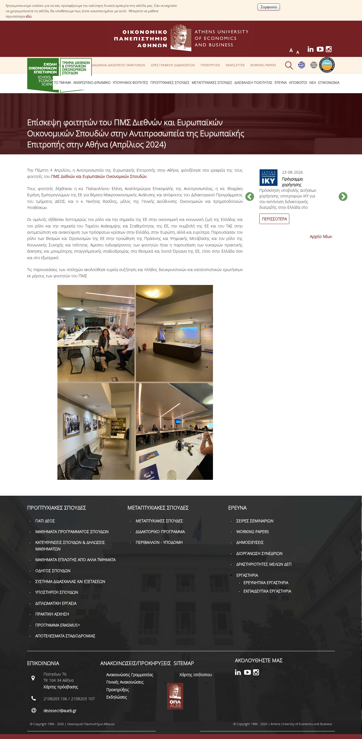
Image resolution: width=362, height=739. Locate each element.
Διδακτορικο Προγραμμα (160, 531)
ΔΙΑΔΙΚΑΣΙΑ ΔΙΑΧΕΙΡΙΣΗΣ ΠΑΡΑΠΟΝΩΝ (118, 65)
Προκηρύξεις (117, 689)
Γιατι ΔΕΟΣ (45, 520)
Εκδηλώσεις (116, 697)
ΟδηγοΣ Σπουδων (52, 570)
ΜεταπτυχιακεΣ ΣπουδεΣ (212, 82)
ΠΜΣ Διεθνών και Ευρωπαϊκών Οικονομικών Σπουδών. (99, 176)
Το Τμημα (62, 82)
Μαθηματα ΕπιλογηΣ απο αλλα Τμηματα (75, 559)
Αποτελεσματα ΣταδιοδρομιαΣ (65, 635)
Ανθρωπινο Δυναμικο (92, 82)
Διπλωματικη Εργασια (55, 603)
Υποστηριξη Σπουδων (56, 592)
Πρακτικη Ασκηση (52, 614)
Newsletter (235, 65)
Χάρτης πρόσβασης (61, 686)
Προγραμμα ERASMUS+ (57, 625)
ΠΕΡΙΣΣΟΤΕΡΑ (274, 219)
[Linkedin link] (312, 50)
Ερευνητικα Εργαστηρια (266, 582)
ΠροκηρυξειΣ (210, 65)
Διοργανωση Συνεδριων (259, 553)
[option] (296, 200)
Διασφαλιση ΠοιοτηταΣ (253, 82)
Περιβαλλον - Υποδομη (159, 542)
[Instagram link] (330, 50)
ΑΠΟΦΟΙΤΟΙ (298, 82)
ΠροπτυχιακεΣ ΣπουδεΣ (169, 82)
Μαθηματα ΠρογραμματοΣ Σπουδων (72, 531)
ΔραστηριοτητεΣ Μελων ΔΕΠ (264, 564)
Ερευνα (281, 82)
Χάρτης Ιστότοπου (196, 674)
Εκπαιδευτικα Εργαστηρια (267, 591)
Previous (250, 197)
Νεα (312, 82)
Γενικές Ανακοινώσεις (125, 682)
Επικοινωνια (328, 82)
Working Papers (263, 65)
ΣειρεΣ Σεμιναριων (254, 520)
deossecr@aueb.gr (60, 710)
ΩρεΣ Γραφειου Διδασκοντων (173, 65)
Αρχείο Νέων (321, 236)
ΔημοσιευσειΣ (250, 542)
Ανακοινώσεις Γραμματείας (129, 674)
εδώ (29, 16)
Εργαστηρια (247, 575)
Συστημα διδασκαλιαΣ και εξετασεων (70, 581)
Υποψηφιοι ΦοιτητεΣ (130, 82)
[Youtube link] (321, 50)
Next (343, 197)
